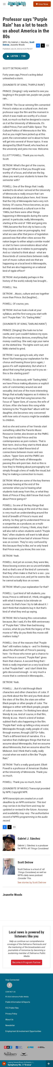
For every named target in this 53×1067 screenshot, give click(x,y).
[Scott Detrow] (9, 866)
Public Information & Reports (17, 1002)
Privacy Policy (11, 1014)
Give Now (43, 4)
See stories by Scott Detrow (32, 882)
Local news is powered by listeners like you (26, 934)
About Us (9, 1020)
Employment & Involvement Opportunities (23, 1031)
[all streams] (49, 1063)
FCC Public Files (12, 1008)
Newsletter (10, 1025)
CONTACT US (10, 992)
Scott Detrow (25, 862)
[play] (4, 1063)
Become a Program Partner (26, 962)
